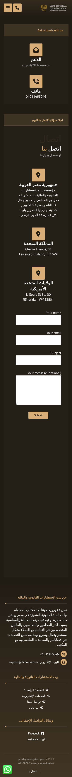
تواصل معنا (34, 701)
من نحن (34, 707)
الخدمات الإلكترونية (34, 696)
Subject (56, 353)
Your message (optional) (44, 373)
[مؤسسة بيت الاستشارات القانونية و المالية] (53, 8)
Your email (54, 333)
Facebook (34, 733)
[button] (8, 8)
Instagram (34, 739)
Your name (53, 313)
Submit (38, 415)
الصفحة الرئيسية (34, 690)
